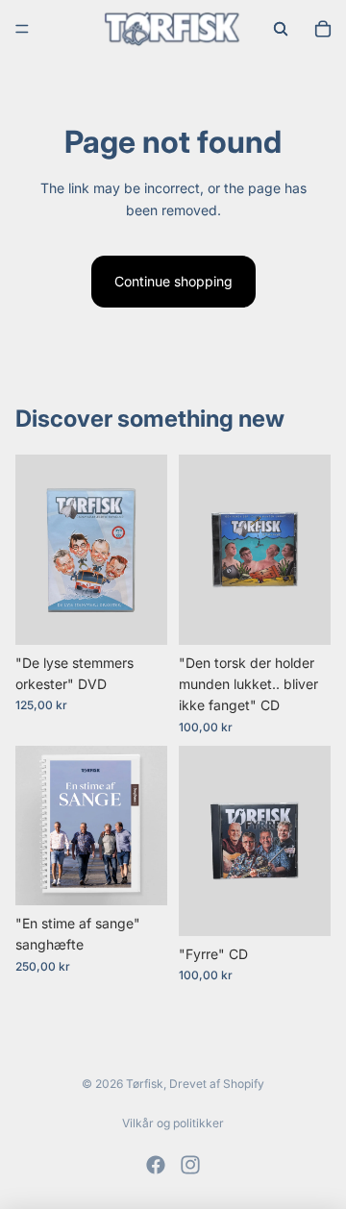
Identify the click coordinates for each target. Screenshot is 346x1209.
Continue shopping (173, 281)
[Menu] (22, 29)
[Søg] (281, 29)
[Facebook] (155, 1164)
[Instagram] (190, 1164)
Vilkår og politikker (173, 1123)
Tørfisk (144, 1083)
